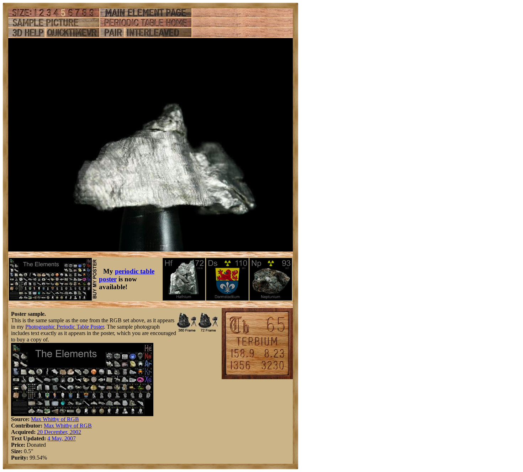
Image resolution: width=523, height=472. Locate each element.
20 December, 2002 (59, 432)
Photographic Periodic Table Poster (64, 327)
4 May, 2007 (61, 438)
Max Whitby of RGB (55, 419)
